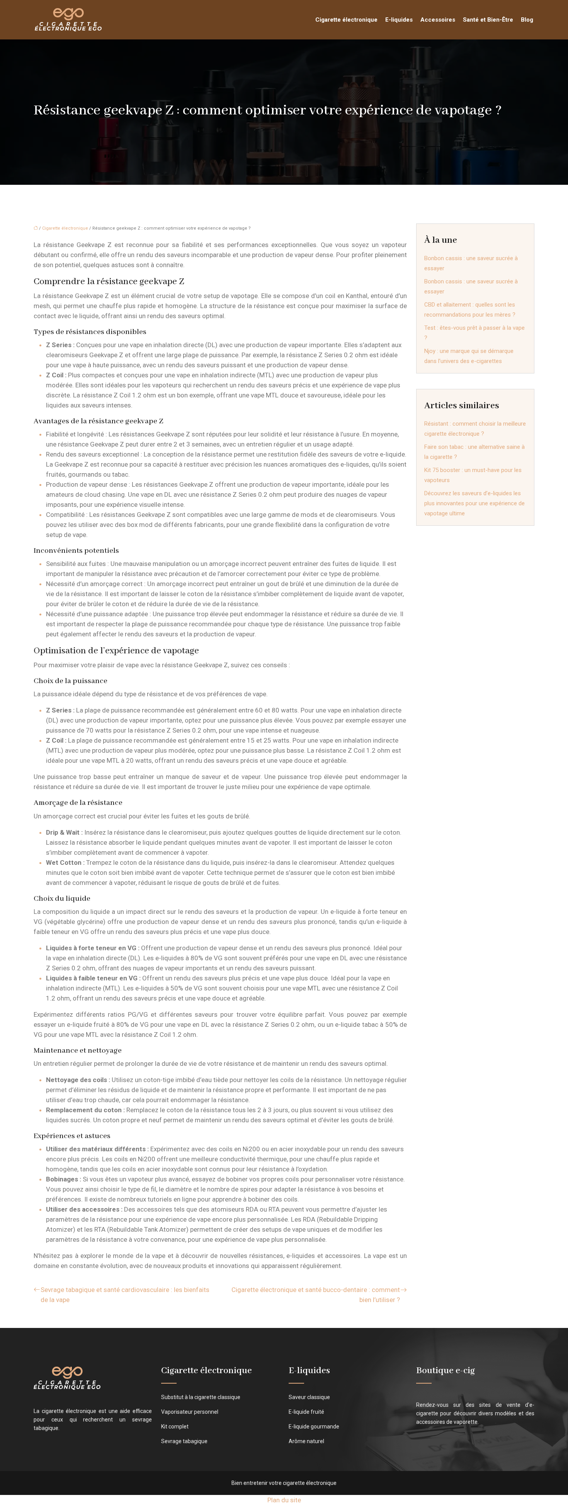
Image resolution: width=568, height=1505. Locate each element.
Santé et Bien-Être (488, 19)
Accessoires (437, 19)
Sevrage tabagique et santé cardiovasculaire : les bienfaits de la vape (125, 1295)
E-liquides (399, 19)
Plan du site (284, 1500)
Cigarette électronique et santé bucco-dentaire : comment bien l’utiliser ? (315, 1295)
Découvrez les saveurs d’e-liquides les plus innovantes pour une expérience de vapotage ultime (474, 503)
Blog (527, 19)
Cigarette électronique (346, 19)
